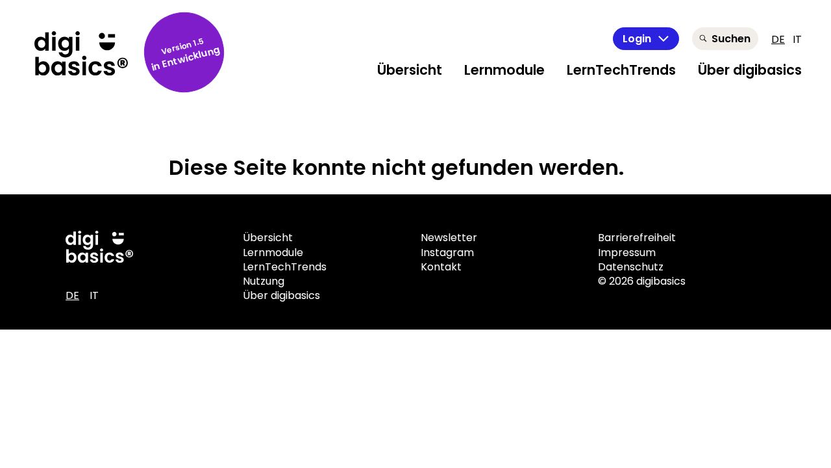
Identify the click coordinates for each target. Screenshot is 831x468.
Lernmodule (504, 69)
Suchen (731, 38)
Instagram (447, 252)
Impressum (627, 252)
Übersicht (409, 69)
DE (778, 39)
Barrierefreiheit (637, 237)
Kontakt (441, 266)
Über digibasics (750, 69)
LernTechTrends (621, 69)
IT (797, 39)
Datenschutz (631, 266)
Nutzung (263, 281)
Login (637, 38)
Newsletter (449, 237)
